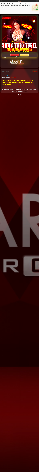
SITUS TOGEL (4, 13)
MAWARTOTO (19, 95)
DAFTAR (24, 55)
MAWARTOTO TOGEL (9, 77)
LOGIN (14, 55)
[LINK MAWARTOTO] (19, 34)
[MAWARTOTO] (35, 7)
